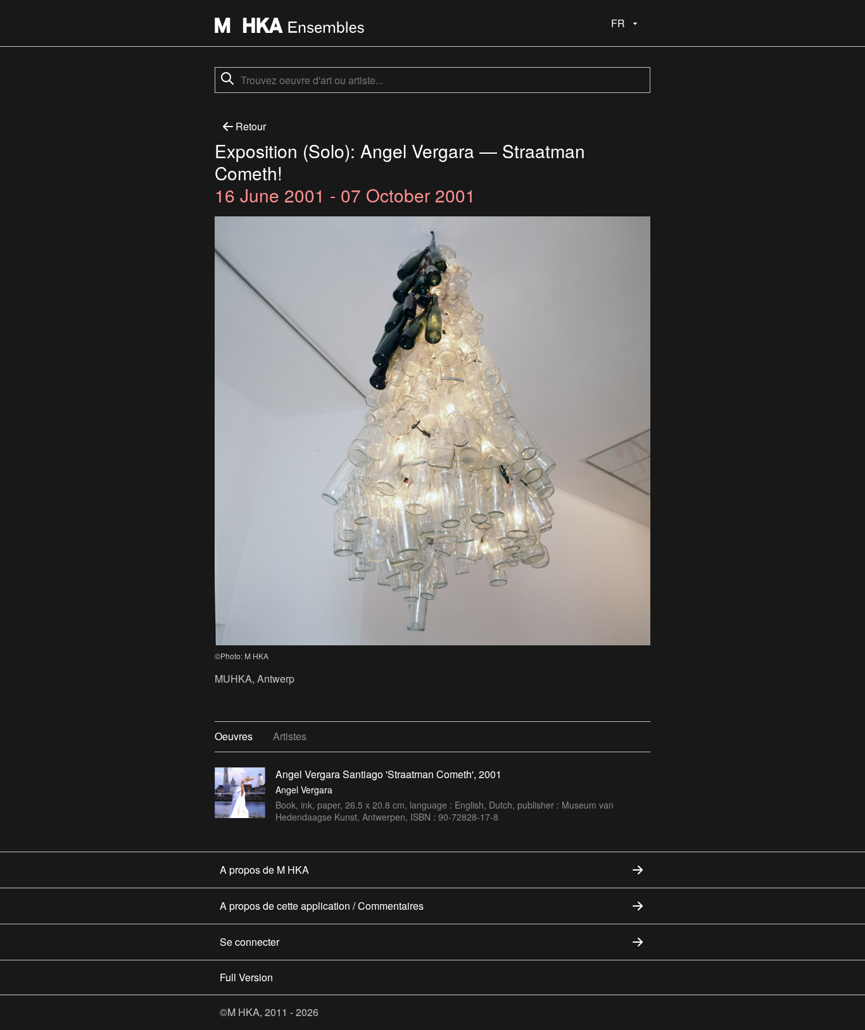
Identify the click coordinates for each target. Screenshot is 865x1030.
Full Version (246, 977)
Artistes (289, 736)
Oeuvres (234, 736)
